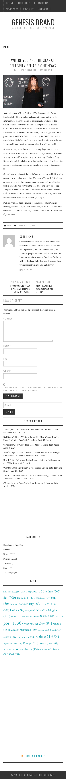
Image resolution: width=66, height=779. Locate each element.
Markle (40, 610)
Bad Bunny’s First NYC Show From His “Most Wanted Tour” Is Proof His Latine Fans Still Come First (31, 439)
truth (43, 643)
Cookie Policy (23, 3)
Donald (45, 598)
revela (56, 630)
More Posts (26, 270)
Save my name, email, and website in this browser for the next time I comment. (32, 389)
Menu (6, 47)
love (29, 610)
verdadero (47, 649)
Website (8, 371)
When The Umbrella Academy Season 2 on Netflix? (44, 288)
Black (16, 592)
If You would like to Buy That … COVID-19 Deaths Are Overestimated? (20, 288)
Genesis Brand (33, 22)
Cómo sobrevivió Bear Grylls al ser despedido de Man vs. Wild (30, 483)
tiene (17, 643)
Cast (26, 591)
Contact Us (43, 9)
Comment (9, 318)
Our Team (10, 3)
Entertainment (9, 544)
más (35, 616)
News (9, 225)
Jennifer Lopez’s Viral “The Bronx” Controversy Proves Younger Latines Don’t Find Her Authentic (31, 454)
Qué (46, 623)
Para (59, 616)
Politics (6, 558)
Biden (7, 592)
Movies (16, 616)
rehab (28, 225)
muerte (26, 616)
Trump (30, 643)
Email (7, 358)
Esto (22, 604)
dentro (23, 598)
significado (27, 637)
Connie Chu (31, 70)
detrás (35, 598)
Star (33, 225)
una (53, 643)
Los (17, 609)
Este (14, 604)
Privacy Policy (12, 9)
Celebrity (21, 225)
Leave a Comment (45, 70)
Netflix (47, 616)
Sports (6, 568)
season (10, 637)
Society (6, 563)
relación (45, 629)
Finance (6, 549)
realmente (28, 629)
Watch (14, 654)
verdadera (30, 649)
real (14, 629)
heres (47, 603)
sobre (47, 636)
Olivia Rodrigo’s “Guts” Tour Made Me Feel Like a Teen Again (31, 444)
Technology (8, 572)
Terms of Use (28, 9)
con (38, 591)
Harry (33, 603)
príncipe (30, 623)
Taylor (7, 643)
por (13, 623)
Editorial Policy (41, 3)
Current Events (34, 756)
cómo (53, 591)
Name (7, 346)
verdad (12, 649)
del (9, 597)
